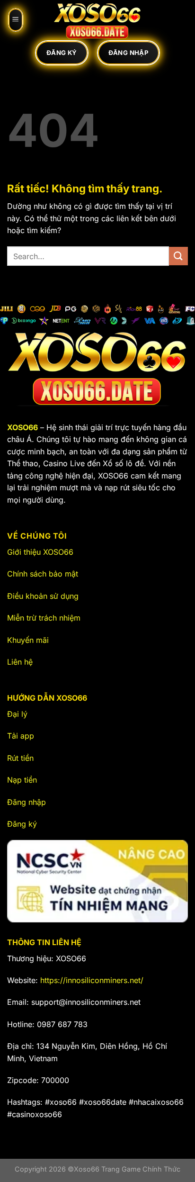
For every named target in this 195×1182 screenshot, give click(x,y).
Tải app (20, 735)
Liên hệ (20, 662)
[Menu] (15, 20)
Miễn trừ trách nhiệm (43, 618)
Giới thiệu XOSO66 (40, 552)
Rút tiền (20, 758)
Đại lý (17, 714)
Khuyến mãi (28, 640)
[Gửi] (178, 256)
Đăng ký (22, 824)
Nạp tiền (22, 780)
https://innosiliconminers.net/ (91, 980)
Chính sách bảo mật (42, 573)
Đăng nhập (26, 802)
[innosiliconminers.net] (97, 20)
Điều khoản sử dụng (43, 596)
